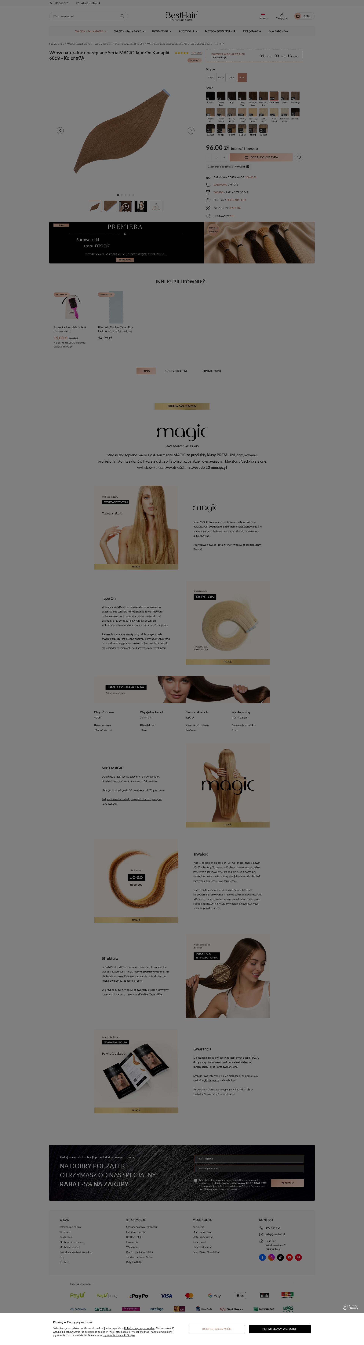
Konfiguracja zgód (216, 1328)
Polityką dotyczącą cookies (139, 1328)
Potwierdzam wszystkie (279, 1328)
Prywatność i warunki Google (119, 1335)
